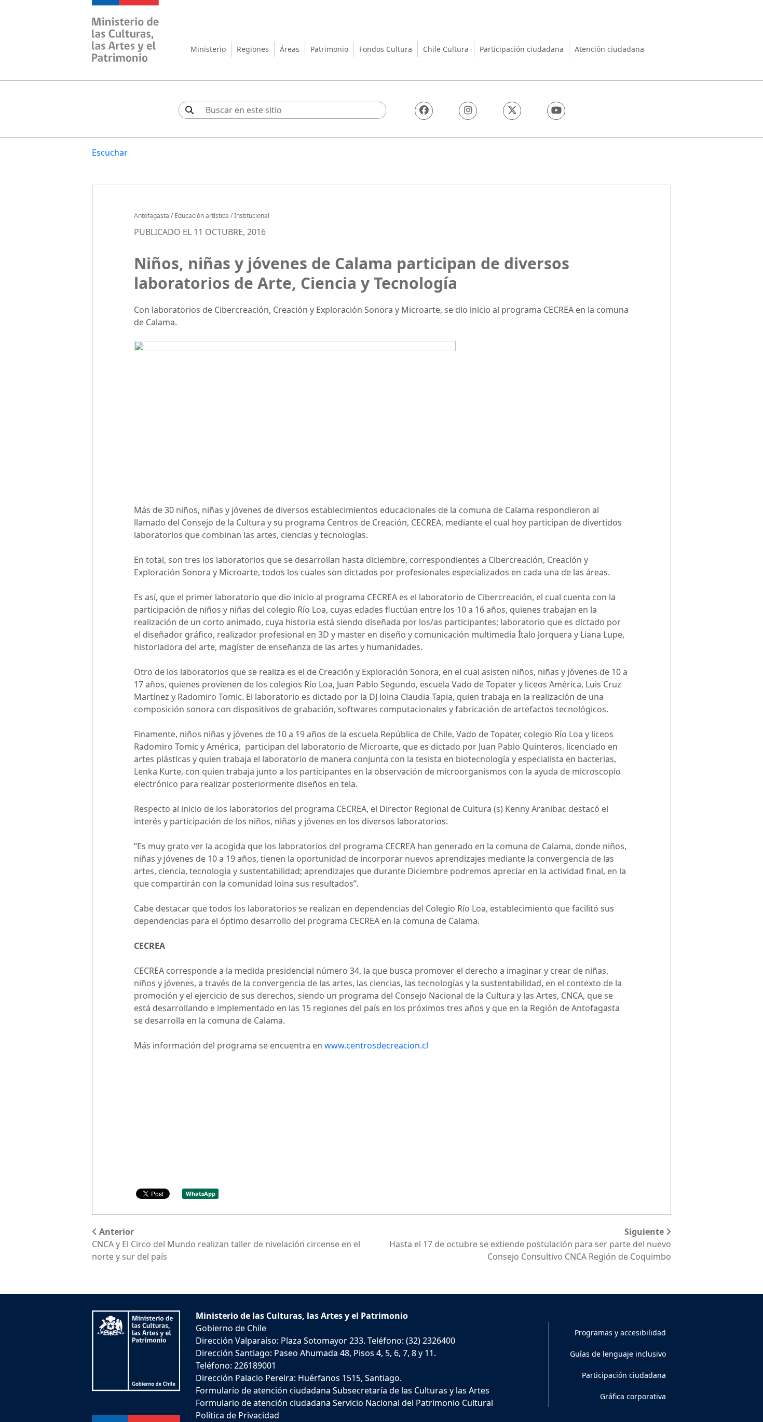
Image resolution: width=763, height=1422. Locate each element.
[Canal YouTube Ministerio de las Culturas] (556, 111)
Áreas (289, 49)
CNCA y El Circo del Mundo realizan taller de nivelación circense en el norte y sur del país (226, 1244)
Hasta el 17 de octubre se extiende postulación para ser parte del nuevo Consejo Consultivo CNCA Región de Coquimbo (530, 1244)
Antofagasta (151, 215)
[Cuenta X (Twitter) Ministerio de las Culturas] (512, 111)
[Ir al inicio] (125, 32)
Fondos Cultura (385, 49)
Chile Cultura (446, 49)
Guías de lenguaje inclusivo (618, 1354)
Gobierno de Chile (231, 1328)
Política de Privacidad (237, 1415)
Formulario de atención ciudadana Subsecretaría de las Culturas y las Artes (342, 1390)
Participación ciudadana (522, 49)
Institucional (251, 215)
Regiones (253, 49)
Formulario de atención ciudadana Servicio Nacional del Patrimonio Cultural (344, 1403)
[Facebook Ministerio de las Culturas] (424, 111)
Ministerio (208, 49)
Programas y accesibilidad (620, 1332)
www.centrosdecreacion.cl (376, 1045)
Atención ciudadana (609, 49)
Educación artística (201, 215)
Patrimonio (329, 49)
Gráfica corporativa (633, 1396)
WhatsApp (200, 1193)
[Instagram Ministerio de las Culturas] (468, 111)
